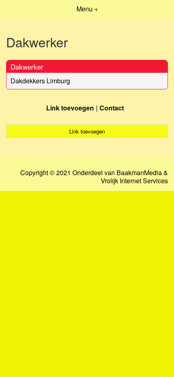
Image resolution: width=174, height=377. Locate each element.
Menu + (87, 8)
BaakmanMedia (139, 173)
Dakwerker (27, 66)
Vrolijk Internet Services (134, 181)
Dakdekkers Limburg (40, 80)
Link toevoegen (70, 107)
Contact (112, 107)
